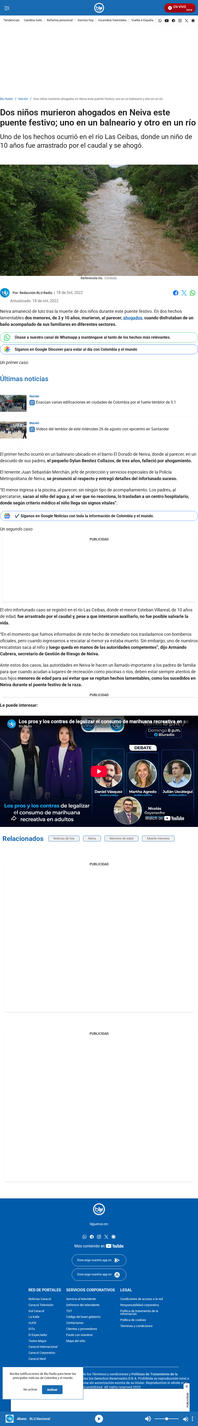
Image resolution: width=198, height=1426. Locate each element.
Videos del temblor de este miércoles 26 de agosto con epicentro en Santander (102, 429)
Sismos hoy (85, 20)
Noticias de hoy (63, 838)
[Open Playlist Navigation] (192, 1418)
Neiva (92, 838)
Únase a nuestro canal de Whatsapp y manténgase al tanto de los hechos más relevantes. (93, 337)
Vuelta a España (142, 20)
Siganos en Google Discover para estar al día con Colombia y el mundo (76, 349)
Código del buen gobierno (83, 1317)
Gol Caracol (36, 1311)
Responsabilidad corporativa (139, 1305)
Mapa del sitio (75, 1341)
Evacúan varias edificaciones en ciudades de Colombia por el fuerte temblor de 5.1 (106, 402)
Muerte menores (158, 838)
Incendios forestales (112, 20)
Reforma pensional (60, 20)
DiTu (31, 1329)
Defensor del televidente (82, 1305)
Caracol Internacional (42, 1347)
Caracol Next (37, 1359)
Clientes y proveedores (81, 1329)
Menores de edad (121, 838)
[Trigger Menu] (6, 8)
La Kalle (33, 1317)
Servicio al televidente (81, 1299)
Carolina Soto (33, 20)
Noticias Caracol (39, 1299)
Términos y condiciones (136, 1326)
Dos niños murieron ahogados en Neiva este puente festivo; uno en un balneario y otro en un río (98, 99)
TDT (69, 1311)
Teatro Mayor (37, 1341)
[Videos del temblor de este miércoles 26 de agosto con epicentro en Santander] (13, 430)
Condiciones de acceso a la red (141, 1299)
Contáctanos (75, 1323)
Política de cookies (133, 1320)
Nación (23, 99)
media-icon (99, 1418)
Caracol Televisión (40, 1305)
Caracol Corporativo (41, 1353)
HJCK (32, 1323)
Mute (148, 1419)
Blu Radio (6, 99)
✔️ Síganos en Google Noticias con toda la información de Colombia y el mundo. (84, 516)
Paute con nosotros (79, 1335)
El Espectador (37, 1335)
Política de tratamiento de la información (139, 1313)
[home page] (99, 8)
